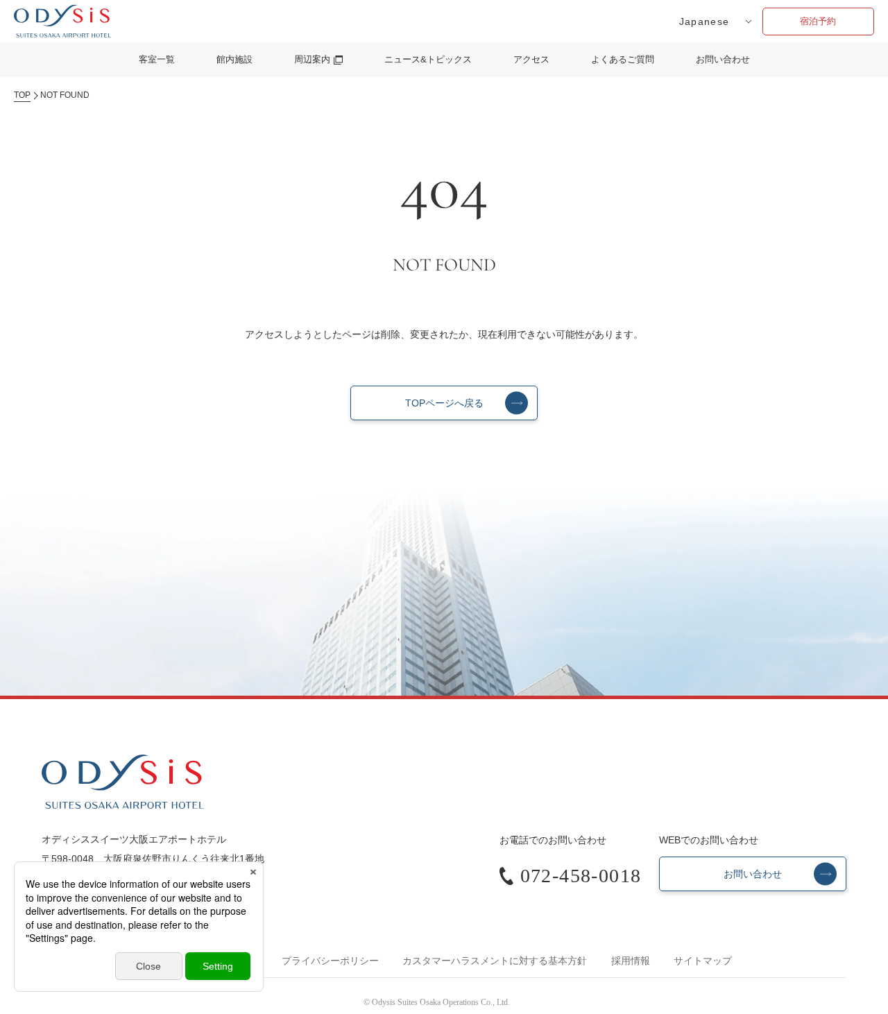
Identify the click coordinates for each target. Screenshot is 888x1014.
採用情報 (630, 960)
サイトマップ (703, 960)
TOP (22, 95)
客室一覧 (157, 59)
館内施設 (234, 59)
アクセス (531, 59)
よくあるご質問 (622, 59)
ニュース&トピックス (428, 59)
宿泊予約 (818, 21)
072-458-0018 (581, 875)
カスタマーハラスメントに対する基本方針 (494, 960)
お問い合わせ (723, 59)
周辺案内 (312, 59)
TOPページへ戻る (444, 403)
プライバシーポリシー (330, 960)
